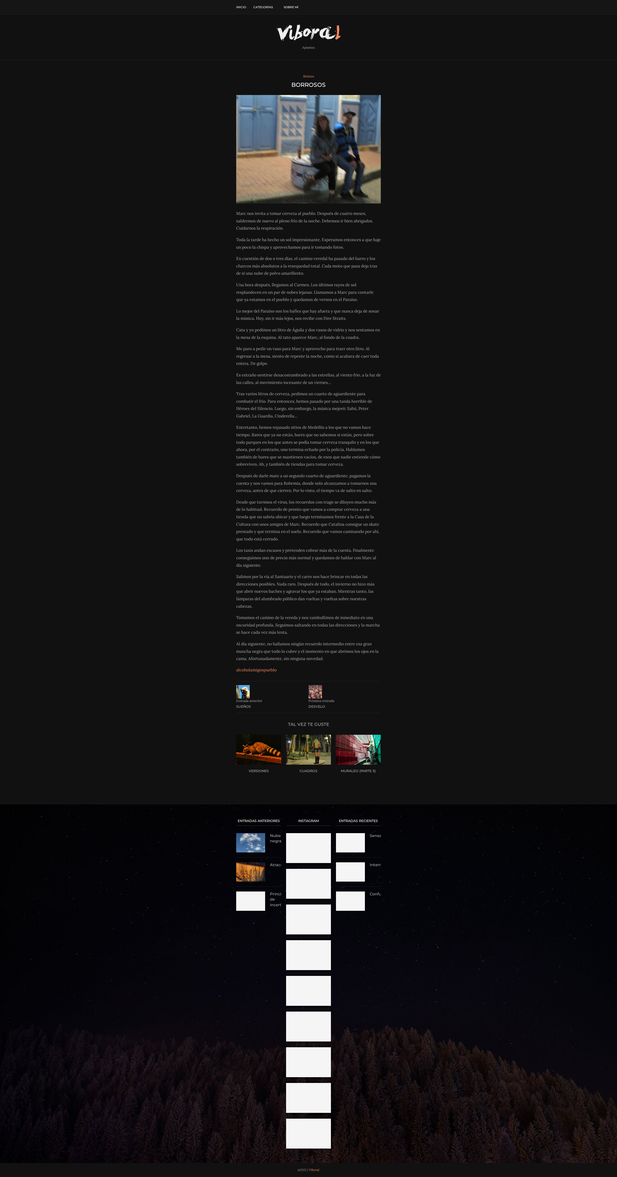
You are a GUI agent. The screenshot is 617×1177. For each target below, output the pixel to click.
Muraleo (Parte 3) (358, 771)
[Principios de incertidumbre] (250, 901)
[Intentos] (350, 872)
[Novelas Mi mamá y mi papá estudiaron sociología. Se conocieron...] (308, 942)
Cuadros (308, 771)
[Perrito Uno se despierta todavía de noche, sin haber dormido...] (308, 1121)
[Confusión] (350, 901)
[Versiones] (258, 750)
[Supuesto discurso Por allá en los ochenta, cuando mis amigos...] (308, 907)
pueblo (270, 670)
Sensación (375, 835)
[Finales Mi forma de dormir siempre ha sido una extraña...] (308, 1085)
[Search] (378, 7)
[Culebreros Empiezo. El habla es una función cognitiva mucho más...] (308, 1014)
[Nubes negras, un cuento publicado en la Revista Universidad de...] (308, 871)
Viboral (314, 1170)
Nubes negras (275, 838)
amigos (257, 670)
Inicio (241, 7)
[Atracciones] (250, 872)
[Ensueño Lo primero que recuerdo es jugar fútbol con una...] (308, 1049)
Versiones (259, 771)
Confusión (375, 894)
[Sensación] (350, 842)
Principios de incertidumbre (275, 899)
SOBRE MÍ (291, 7)
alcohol (243, 670)
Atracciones (275, 865)
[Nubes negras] (250, 842)
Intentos (375, 865)
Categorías (263, 7)
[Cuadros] (308, 750)
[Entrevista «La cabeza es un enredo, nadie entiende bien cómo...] (308, 835)
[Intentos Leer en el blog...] (308, 978)
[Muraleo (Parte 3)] (358, 750)
